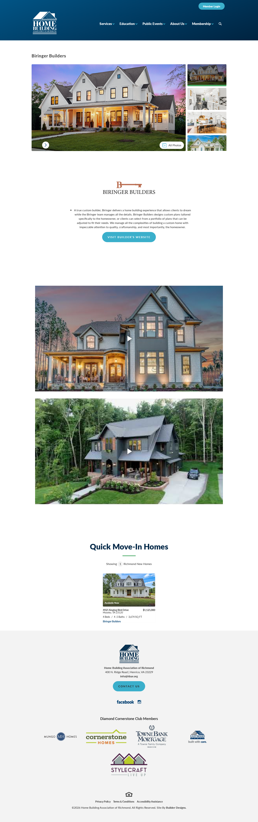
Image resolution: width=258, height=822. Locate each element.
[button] (107, 23)
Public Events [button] (153, 23)
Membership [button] (201, 23)
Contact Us (129, 686)
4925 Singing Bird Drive (116, 611)
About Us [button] (177, 23)
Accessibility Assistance (150, 801)
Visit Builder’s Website (129, 237)
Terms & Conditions (123, 801)
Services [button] (106, 23)
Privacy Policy (103, 801)
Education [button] (127, 23)
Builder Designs (176, 807)
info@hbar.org (129, 676)
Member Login (211, 6)
